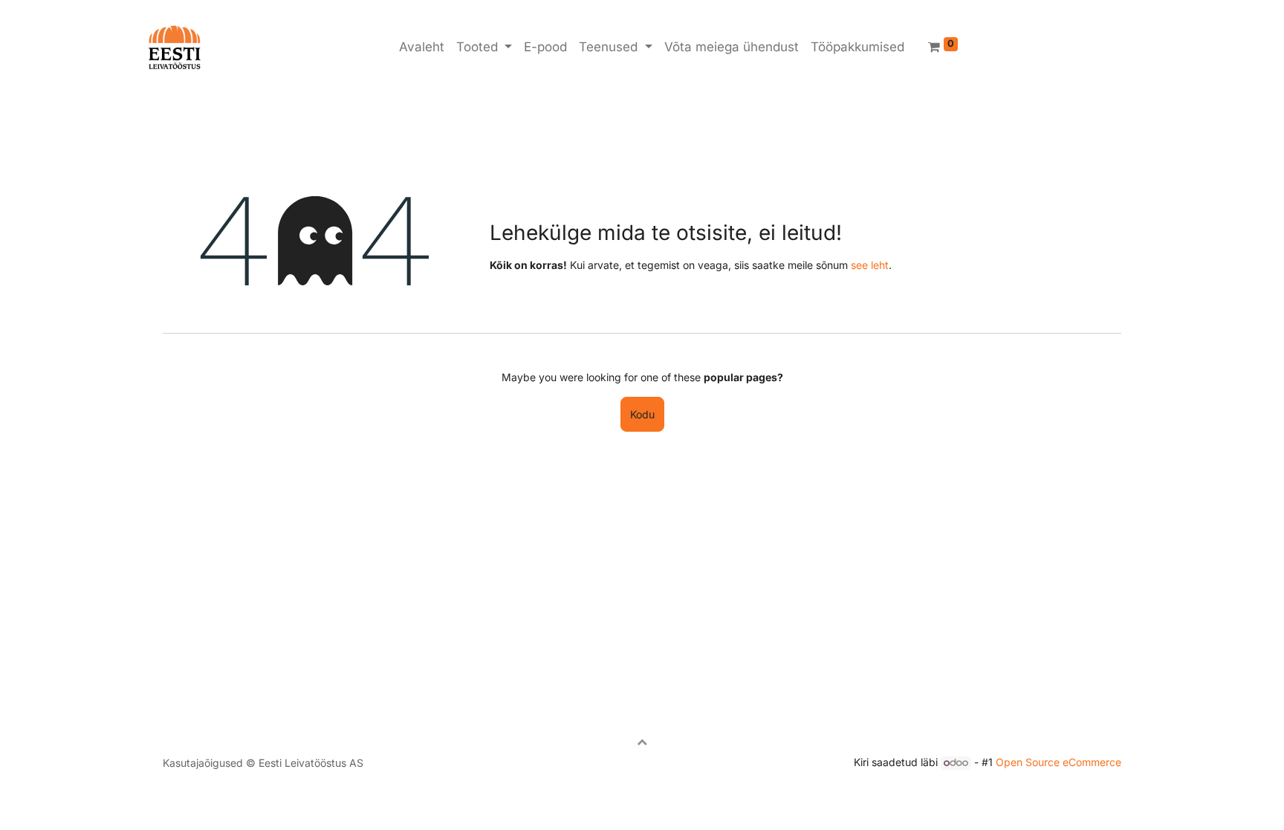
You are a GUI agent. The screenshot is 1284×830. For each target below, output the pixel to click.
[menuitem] (421, 47)
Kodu (642, 414)
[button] (642, 741)
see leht (870, 265)
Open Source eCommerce (1058, 762)
